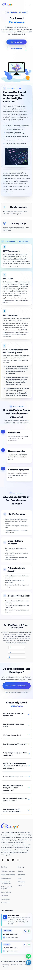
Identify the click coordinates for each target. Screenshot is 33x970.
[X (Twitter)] (8, 860)
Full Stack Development (8, 871)
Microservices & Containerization (6, 882)
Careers (20, 878)
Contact (5, 967)
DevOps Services (6, 878)
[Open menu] (30, 4)
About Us (20, 871)
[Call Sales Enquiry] (25, 931)
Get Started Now (16, 42)
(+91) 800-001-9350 (10, 934)
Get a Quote (21, 882)
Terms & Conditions (16, 964)
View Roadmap (16, 48)
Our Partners (21, 874)
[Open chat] (28, 962)
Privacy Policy (5, 964)
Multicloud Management (8, 874)
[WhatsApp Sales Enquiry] (28, 931)
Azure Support (5, 903)
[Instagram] (18, 860)
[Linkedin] (13, 860)
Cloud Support (5, 899)
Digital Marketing (6, 892)
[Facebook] (3, 860)
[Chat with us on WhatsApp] (28, 956)
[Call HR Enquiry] (25, 944)
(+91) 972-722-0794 (10, 948)
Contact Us (21, 885)
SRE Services (4, 895)
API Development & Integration (6, 887)
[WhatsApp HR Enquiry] (28, 944)
